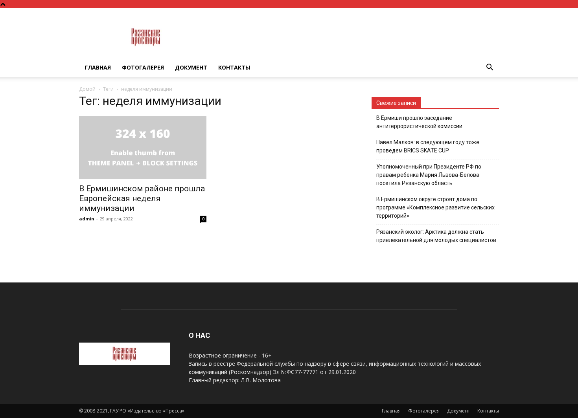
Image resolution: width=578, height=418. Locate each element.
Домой (87, 89)
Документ (191, 67)
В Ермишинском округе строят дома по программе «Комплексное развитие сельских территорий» (435, 207)
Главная (98, 67)
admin (86, 219)
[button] (489, 68)
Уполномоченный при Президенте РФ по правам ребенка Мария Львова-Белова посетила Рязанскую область (428, 174)
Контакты (234, 67)
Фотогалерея (143, 67)
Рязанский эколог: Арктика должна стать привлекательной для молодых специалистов (436, 236)
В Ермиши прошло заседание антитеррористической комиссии (419, 122)
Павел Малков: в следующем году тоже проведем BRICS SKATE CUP (427, 146)
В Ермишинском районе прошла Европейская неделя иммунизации (142, 198)
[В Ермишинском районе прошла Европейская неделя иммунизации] (142, 147)
